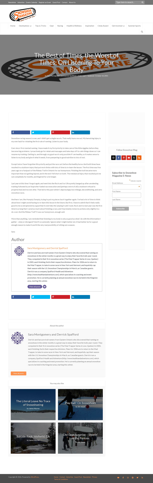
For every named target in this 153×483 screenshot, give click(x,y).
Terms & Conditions (61, 479)
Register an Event (45, 2)
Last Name (116, 199)
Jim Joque (81, 407)
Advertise (21, 2)
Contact (64, 2)
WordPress (35, 477)
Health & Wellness (74, 26)
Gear (52, 26)
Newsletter (12, 2)
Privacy (94, 477)
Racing (60, 26)
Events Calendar (31, 2)
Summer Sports (134, 26)
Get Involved (117, 26)
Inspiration (89, 26)
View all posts (18, 373)
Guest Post (56, 2)
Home (12, 26)
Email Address (126, 183)
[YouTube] (129, 157)
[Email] (44, 286)
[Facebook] (118, 157)
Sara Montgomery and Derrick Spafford (61, 76)
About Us (72, 2)
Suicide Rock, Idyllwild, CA (33, 436)
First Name (116, 191)
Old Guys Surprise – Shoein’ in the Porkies (80, 436)
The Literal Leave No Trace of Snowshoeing (33, 402)
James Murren (34, 408)
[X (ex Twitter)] (134, 157)
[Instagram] (113, 157)
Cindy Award (103, 26)
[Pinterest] (123, 157)
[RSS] (139, 157)
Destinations (24, 26)
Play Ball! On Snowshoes (80, 403)
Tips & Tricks (40, 26)
